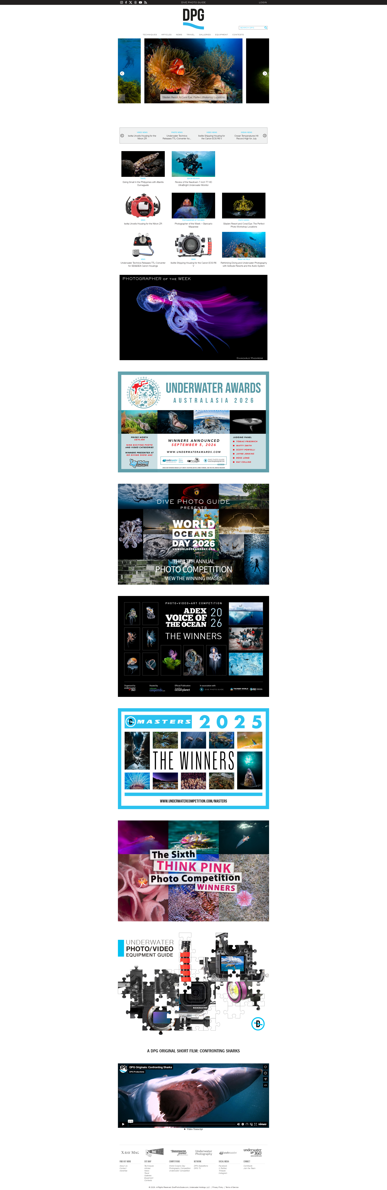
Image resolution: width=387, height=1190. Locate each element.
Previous (122, 73)
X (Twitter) (223, 1168)
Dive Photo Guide (193, 2)
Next (265, 73)
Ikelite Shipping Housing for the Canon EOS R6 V (211, 137)
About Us (123, 1166)
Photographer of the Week (193, 220)
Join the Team (249, 1168)
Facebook (223, 1166)
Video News (142, 132)
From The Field (244, 259)
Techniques (150, 35)
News (179, 35)
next (265, 135)
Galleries (205, 35)
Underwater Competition (179, 1170)
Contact (123, 1168)
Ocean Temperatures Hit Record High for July (246, 137)
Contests (238, 35)
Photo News (176, 132)
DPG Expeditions (201, 1166)
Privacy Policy (217, 1187)
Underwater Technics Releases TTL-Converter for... (177, 137)
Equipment (221, 35)
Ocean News (246, 132)
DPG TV (197, 1168)
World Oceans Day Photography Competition (180, 1167)
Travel (191, 35)
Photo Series (243, 220)
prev (122, 135)
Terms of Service (232, 1187)
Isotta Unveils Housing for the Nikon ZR (142, 137)
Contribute (248, 1166)
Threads (222, 1170)
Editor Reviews (193, 179)
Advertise (123, 1170)
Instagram (223, 1173)
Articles (166, 35)
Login (263, 2)
